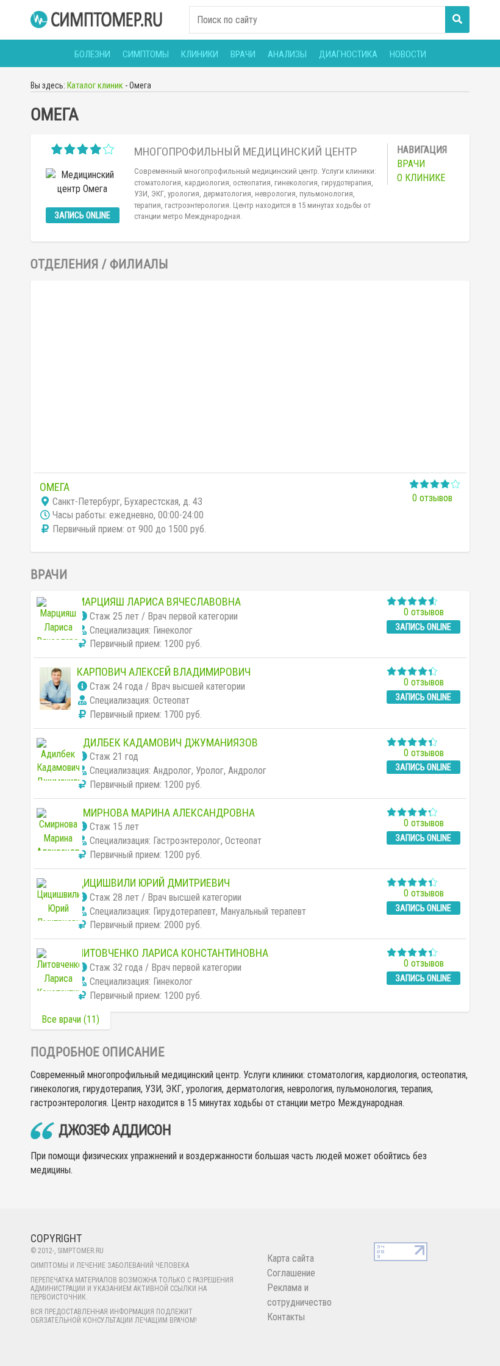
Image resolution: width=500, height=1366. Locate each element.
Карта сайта (290, 1258)
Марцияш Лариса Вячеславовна (159, 601)
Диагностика (348, 54)
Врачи (242, 54)
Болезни (92, 54)
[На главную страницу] (97, 19)
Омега (55, 487)
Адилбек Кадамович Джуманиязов (167, 742)
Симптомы (146, 54)
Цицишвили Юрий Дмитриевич (153, 882)
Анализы (287, 54)
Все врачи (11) (70, 1019)
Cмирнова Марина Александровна (166, 812)
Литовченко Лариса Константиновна (172, 952)
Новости (408, 54)
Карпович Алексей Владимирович (164, 671)
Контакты (286, 1317)
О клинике (421, 178)
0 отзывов (432, 498)
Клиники (199, 54)
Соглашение (291, 1273)
